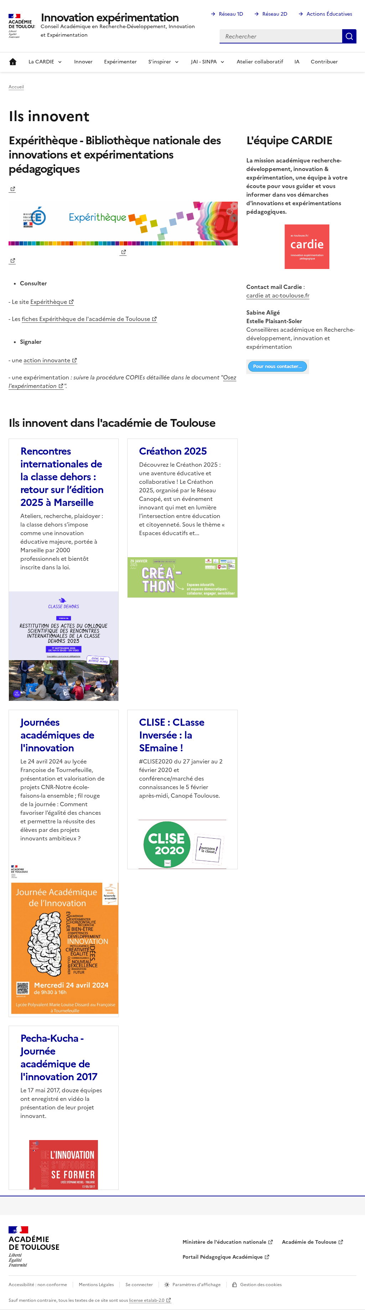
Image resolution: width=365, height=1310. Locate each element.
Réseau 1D (231, 14)
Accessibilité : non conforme (38, 1284)
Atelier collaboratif (260, 62)
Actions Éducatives (329, 14)
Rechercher (349, 36)
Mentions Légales (96, 1284)
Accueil (13, 62)
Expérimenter (120, 62)
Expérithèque (48, 301)
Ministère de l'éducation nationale (224, 1242)
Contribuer (324, 62)
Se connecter (139, 1284)
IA (296, 62)
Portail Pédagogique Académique (222, 1257)
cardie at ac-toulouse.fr (277, 295)
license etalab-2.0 (146, 1300)
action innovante (47, 360)
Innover (83, 62)
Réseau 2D (274, 14)
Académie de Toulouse (309, 1242)
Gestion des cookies (261, 1284)
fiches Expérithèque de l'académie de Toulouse (86, 319)
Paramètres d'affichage (197, 1284)
